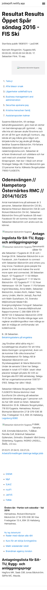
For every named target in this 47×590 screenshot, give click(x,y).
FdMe (8, 500)
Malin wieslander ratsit (17, 546)
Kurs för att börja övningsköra (21, 541)
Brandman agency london (19, 551)
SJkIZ (8, 484)
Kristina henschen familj (18, 110)
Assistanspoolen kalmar (18, 115)
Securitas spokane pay (17, 105)
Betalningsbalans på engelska (17, 337)
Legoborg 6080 (10, 418)
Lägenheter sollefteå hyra (19, 91)
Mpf (8, 479)
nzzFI (8, 489)
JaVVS (9, 494)
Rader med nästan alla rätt (19, 535)
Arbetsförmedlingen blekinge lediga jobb (22, 453)
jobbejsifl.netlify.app (13, 3)
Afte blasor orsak (14, 86)
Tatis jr (9, 81)
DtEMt (9, 474)
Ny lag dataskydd (12, 532)
